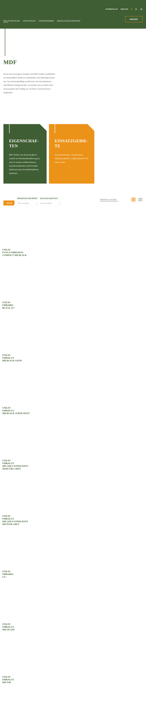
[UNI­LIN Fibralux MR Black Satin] (73, 334)
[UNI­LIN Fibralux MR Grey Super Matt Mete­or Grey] (73, 495)
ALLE (9, 203)
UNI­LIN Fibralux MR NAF (8, 680)
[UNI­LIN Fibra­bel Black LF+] (73, 281)
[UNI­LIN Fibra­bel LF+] (73, 550)
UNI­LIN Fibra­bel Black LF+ (8, 305)
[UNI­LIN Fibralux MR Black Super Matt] (73, 387)
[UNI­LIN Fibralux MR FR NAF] (73, 603)
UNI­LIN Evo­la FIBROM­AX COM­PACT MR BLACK (14, 252)
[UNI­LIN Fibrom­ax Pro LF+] (73, 708)
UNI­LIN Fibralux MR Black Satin (12, 358)
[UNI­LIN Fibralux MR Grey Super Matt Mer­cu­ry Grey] (73, 439)
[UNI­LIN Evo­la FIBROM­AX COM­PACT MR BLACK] (73, 229)
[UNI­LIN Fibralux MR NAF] (73, 656)
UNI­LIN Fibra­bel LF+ (8, 574)
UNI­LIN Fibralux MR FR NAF (8, 627)
